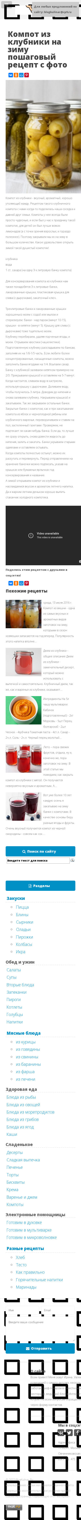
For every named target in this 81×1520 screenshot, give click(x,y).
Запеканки (17, 992)
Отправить (41, 1348)
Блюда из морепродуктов (30, 1112)
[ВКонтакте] (10, 75)
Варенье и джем (22, 1197)
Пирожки (24, 937)
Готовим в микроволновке (32, 1237)
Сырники (24, 922)
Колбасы (24, 944)
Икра (20, 951)
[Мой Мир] (21, 75)
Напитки (15, 1021)
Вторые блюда (20, 984)
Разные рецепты (25, 1248)
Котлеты (14, 1007)
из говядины (28, 1049)
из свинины (27, 1056)
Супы (12, 977)
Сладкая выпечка (23, 1159)
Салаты (14, 969)
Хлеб (20, 1257)
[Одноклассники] (16, 75)
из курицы (26, 1042)
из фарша (25, 1071)
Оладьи (23, 929)
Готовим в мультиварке (29, 1230)
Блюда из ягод (20, 1127)
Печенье (15, 1167)
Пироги (14, 999)
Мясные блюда (24, 1033)
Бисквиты (16, 1182)
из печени (25, 1079)
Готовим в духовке (24, 1222)
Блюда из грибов (23, 1119)
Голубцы (15, 1014)
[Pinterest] (26, 75)
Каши (12, 1134)
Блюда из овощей (23, 1104)
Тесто (21, 1264)
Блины (22, 914)
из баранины (28, 1064)
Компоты (15, 1204)
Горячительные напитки (39, 1279)
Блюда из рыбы (21, 1097)
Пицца (22, 907)
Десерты (15, 1152)
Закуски (16, 898)
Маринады (26, 1287)
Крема (12, 1189)
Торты (13, 1174)
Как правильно (30, 1272)
